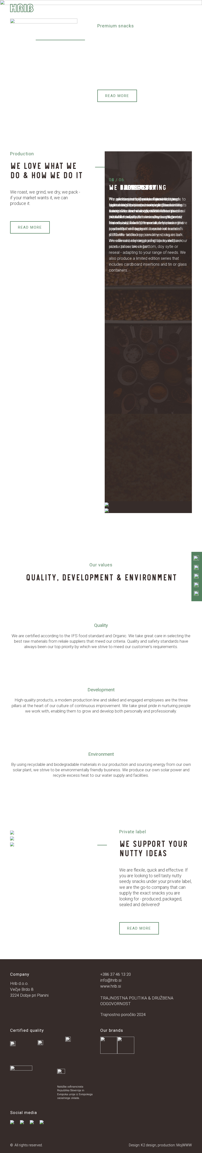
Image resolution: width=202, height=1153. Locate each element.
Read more (117, 96)
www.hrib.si (110, 986)
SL (107, 17)
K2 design (148, 1145)
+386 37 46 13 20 (115, 974)
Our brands (18, 17)
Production (51, 10)
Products (114, 10)
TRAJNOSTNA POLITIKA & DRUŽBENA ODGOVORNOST (136, 1000)
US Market (53, 17)
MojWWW (184, 1145)
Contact (85, 17)
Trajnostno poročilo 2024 (123, 1014)
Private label (151, 10)
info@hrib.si (110, 980)
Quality (84, 10)
